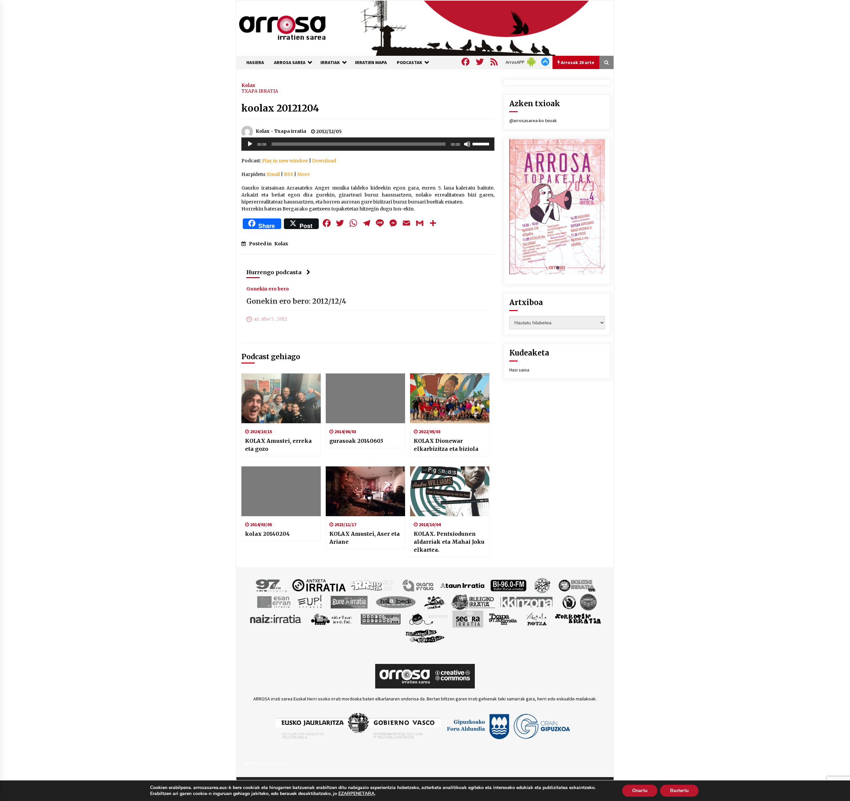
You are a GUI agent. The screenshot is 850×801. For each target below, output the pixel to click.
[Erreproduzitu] (250, 144)
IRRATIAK (330, 62)
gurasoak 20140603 (356, 441)
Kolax (248, 85)
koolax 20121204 (280, 108)
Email (273, 174)
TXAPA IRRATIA (259, 91)
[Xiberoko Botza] (536, 618)
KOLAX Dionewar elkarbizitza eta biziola (446, 445)
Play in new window (285, 161)
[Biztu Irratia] (542, 585)
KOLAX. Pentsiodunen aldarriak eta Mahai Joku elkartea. (449, 541)
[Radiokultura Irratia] (380, 618)
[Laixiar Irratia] (588, 601)
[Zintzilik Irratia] (425, 635)
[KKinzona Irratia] (527, 601)
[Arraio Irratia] (372, 585)
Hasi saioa (519, 370)
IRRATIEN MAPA (371, 62)
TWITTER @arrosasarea (264, 763)
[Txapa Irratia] (502, 618)
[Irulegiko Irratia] (473, 601)
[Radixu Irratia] (428, 618)
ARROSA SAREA (289, 62)
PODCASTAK (409, 62)
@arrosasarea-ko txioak (533, 120)
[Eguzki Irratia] (576, 585)
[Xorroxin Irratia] (578, 618)
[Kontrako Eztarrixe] (568, 601)
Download (324, 161)
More (303, 174)
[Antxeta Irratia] (319, 585)
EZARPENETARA (356, 794)
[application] (367, 144)
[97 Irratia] (271, 585)
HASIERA (255, 62)
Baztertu (679, 790)
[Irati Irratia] (435, 601)
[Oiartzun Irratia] (331, 618)
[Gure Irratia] (349, 601)
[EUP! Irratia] (310, 601)
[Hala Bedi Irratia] (395, 601)
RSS (288, 174)
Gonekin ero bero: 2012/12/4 (296, 301)
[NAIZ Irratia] (276, 618)
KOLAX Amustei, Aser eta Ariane (364, 537)
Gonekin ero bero (267, 288)
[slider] (481, 143)
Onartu (639, 790)
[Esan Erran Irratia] (273, 601)
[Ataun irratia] (462, 585)
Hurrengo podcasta (273, 272)
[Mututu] (467, 144)
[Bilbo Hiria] (508, 585)
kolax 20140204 (267, 533)
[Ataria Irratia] (418, 585)
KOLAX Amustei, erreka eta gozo (278, 445)
